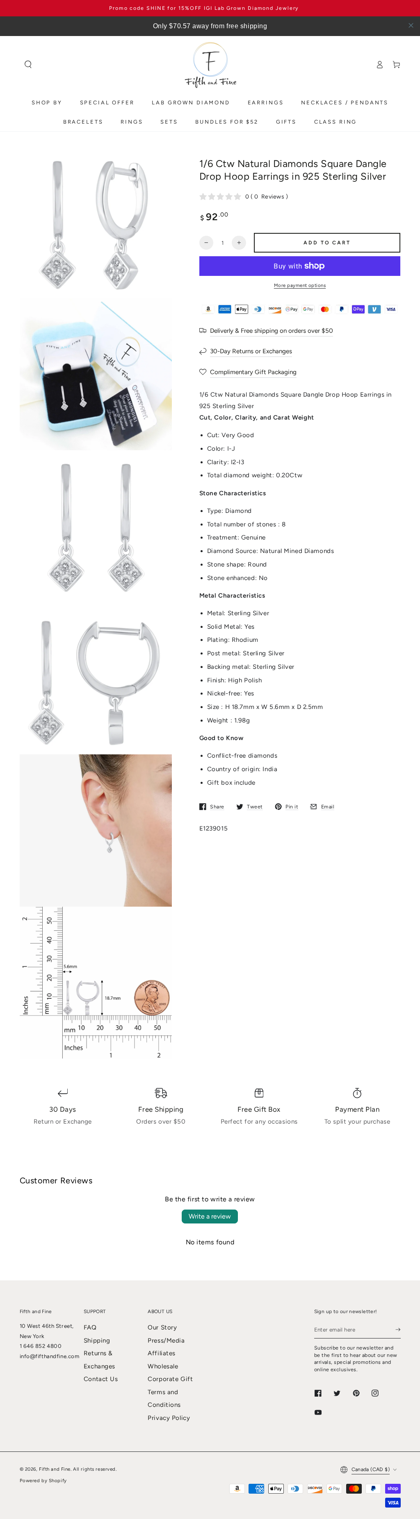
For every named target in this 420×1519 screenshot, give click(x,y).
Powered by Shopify (43, 1480)
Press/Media (166, 1340)
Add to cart (327, 242)
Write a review (210, 1216)
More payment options (300, 285)
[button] (28, 64)
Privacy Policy (169, 1418)
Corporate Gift (170, 1379)
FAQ (90, 1327)
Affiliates (162, 1353)
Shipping (97, 1340)
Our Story (162, 1327)
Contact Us (101, 1379)
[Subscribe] (397, 1329)
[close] (411, 25)
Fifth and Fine (55, 1469)
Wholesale (163, 1366)
